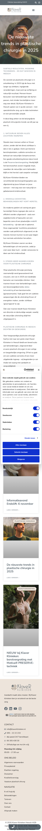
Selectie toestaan (21, 452)
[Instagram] (20, 708)
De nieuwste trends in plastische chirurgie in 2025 (20, 568)
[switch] (36, 415)
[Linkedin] (10, 708)
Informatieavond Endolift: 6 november (20, 502)
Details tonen (30, 438)
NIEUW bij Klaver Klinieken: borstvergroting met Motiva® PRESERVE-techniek (20, 659)
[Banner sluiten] (38, 370)
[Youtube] (15, 708)
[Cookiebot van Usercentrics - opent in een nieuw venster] (25, 369)
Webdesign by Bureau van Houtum (21, 829)
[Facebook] (6, 708)
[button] (36, 2)
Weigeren (21, 459)
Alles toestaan (21, 445)
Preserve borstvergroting (18, 162)
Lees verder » (13, 510)
